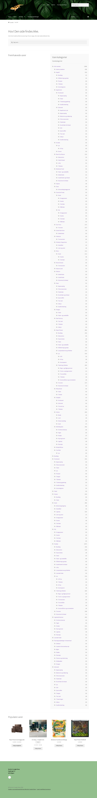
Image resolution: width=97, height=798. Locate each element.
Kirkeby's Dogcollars (61, 242)
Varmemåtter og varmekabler (68, 380)
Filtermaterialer (64, 119)
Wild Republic (59, 426)
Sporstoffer (63, 131)
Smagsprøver (63, 198)
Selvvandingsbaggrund (64, 189)
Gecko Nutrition (60, 230)
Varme (59, 151)
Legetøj (60, 441)
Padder (58, 652)
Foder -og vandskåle (63, 344)
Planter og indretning (62, 658)
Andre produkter (60, 69)
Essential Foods (60, 192)
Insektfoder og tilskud (64, 177)
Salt (61, 128)
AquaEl (58, 72)
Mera (57, 251)
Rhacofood (59, 388)
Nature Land (59, 268)
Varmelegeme (61, 87)
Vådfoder (62, 207)
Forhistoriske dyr (62, 429)
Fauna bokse (61, 339)
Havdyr (60, 435)
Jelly (59, 163)
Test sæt (62, 134)
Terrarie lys (61, 406)
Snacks (62, 201)
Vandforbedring (64, 104)
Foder (61, 98)
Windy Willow (59, 447)
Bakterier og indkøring (66, 116)
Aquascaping (63, 95)
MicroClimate (59, 262)
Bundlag (60, 75)
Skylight (58, 397)
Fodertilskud (61, 160)
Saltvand (60, 107)
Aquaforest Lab (64, 110)
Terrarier (60, 227)
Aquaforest (59, 90)
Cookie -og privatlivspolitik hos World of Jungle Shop (22, 789)
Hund (59, 195)
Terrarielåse (63, 374)
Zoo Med (58, 450)
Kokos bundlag (62, 421)
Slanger (58, 664)
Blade (59, 415)
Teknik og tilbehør (63, 365)
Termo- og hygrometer (66, 371)
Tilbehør (60, 84)
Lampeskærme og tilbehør (65, 350)
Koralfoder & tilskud (65, 125)
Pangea (58, 309)
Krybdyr (56, 544)
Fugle (59, 432)
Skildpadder (59, 661)
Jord (59, 418)
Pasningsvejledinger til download (62, 640)
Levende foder (59, 573)
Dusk (57, 186)
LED (61, 356)
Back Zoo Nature (60, 154)
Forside (11, 22)
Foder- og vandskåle (63, 172)
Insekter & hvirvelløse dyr (62, 646)
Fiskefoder (63, 122)
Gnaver (56, 494)
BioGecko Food (60, 169)
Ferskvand (60, 93)
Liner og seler (61, 248)
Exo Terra (58, 224)
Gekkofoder (61, 175)
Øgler (57, 649)
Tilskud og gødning (65, 101)
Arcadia (58, 142)
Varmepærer (63, 362)
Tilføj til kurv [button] (38, 748)
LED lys (60, 579)
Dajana (58, 183)
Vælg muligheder (17, 745)
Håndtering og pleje (63, 78)
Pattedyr (60, 444)
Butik (48, 4)
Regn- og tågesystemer (66, 368)
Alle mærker (57, 66)
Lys (59, 145)
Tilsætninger (59, 699)
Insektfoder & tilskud (61, 564)
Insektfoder (61, 277)
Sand (59, 424)
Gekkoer (58, 643)
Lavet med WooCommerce (44, 789)
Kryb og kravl (61, 438)
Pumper (60, 81)
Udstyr (62, 136)
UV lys (61, 148)
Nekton (58, 271)
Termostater (61, 239)
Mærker (53, 4)
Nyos (57, 283)
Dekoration (61, 157)
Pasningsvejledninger (62, 4)
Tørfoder (62, 204)
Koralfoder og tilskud (63, 295)
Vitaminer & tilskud (63, 180)
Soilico (58, 412)
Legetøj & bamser (58, 617)
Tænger (58, 476)
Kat (59, 210)
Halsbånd (60, 245)
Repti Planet (59, 330)
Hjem (44, 4)
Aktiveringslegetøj (61, 506)
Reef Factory (59, 318)
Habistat (58, 236)
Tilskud (60, 394)
